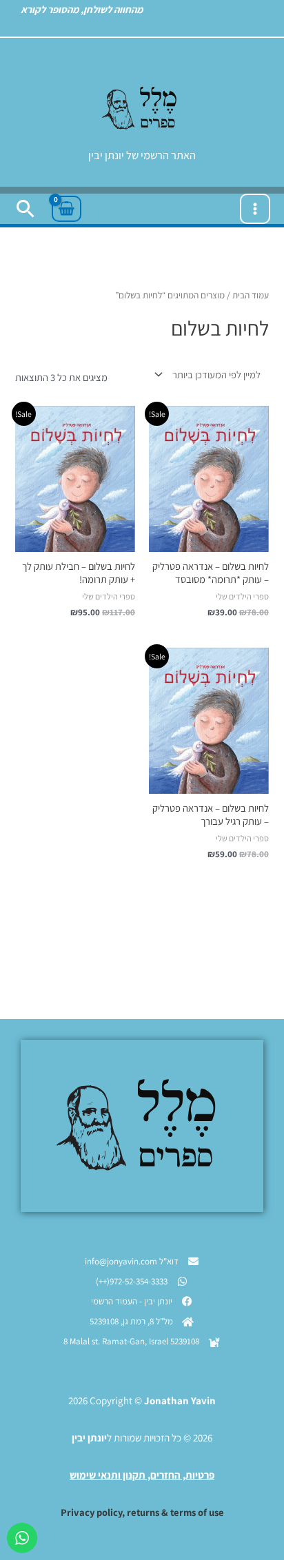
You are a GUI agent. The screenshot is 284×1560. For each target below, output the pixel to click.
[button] (26, 208)
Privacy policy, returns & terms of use (142, 1512)
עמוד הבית (250, 295)
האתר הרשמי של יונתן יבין (142, 155)
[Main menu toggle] (255, 209)
